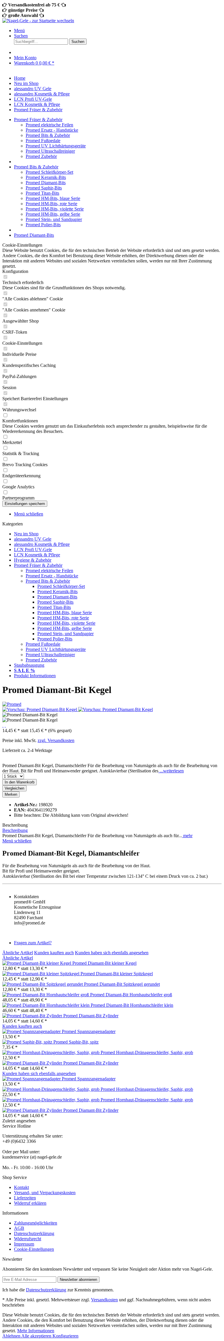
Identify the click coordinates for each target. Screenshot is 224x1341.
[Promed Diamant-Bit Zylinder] (32, 1015)
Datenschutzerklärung (34, 1233)
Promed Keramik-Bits (46, 177)
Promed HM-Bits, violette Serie (55, 208)
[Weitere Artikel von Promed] (11, 704)
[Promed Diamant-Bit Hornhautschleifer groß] (46, 994)
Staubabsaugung (29, 665)
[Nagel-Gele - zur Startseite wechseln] (38, 20)
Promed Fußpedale (43, 140)
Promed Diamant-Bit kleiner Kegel (104, 963)
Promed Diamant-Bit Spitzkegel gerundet (122, 984)
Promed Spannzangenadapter (89, 1031)
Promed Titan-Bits (42, 193)
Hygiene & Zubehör (32, 560)
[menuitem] (118, 30)
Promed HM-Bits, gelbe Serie (53, 214)
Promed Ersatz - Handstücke (52, 130)
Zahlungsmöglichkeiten (35, 1222)
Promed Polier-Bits (43, 224)
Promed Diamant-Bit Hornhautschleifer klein (132, 1005)
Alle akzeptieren (36, 1335)
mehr (187, 835)
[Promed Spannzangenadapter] (32, 1031)
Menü (19, 30)
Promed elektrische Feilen (49, 124)
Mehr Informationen (35, 1330)
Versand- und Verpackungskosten (45, 1192)
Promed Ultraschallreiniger (50, 151)
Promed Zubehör (41, 156)
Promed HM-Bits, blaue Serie (53, 198)
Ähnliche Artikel (17, 952)
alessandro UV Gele (32, 539)
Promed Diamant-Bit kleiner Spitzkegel (116, 973)
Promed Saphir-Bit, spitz (76, 1041)
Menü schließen (28, 513)
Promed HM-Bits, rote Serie (51, 203)
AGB (19, 1228)
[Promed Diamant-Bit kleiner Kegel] (37, 963)
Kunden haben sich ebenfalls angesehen (111, 952)
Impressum (24, 1243)
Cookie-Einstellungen (34, 1249)
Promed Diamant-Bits (46, 182)
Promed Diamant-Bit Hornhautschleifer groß (131, 994)
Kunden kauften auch (54, 952)
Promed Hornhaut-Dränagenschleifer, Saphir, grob (147, 1052)
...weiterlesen (171, 770)
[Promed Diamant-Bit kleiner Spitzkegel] (41, 973)
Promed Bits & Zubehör (48, 135)
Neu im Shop (26, 533)
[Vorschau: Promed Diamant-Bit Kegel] (40, 709)
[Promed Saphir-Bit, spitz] (27, 1041)
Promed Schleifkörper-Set (49, 172)
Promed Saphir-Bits (44, 187)
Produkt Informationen (35, 675)
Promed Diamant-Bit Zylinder (90, 1015)
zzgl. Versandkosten (56, 740)
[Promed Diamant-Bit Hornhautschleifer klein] (46, 1005)
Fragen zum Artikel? (33, 942)
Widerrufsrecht (27, 1238)
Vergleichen (14, 788)
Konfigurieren (65, 1335)
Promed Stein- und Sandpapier (54, 219)
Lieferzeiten (25, 1197)
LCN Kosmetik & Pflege (37, 554)
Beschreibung (15, 830)
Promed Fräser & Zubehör (38, 565)
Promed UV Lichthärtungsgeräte (56, 145)
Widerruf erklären (30, 1203)
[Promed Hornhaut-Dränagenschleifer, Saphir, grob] (51, 1052)
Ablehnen (11, 1335)
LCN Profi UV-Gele (33, 549)
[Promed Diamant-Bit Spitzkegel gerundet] (43, 984)
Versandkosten (104, 1299)
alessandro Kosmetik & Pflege (42, 544)
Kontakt (21, 1187)
